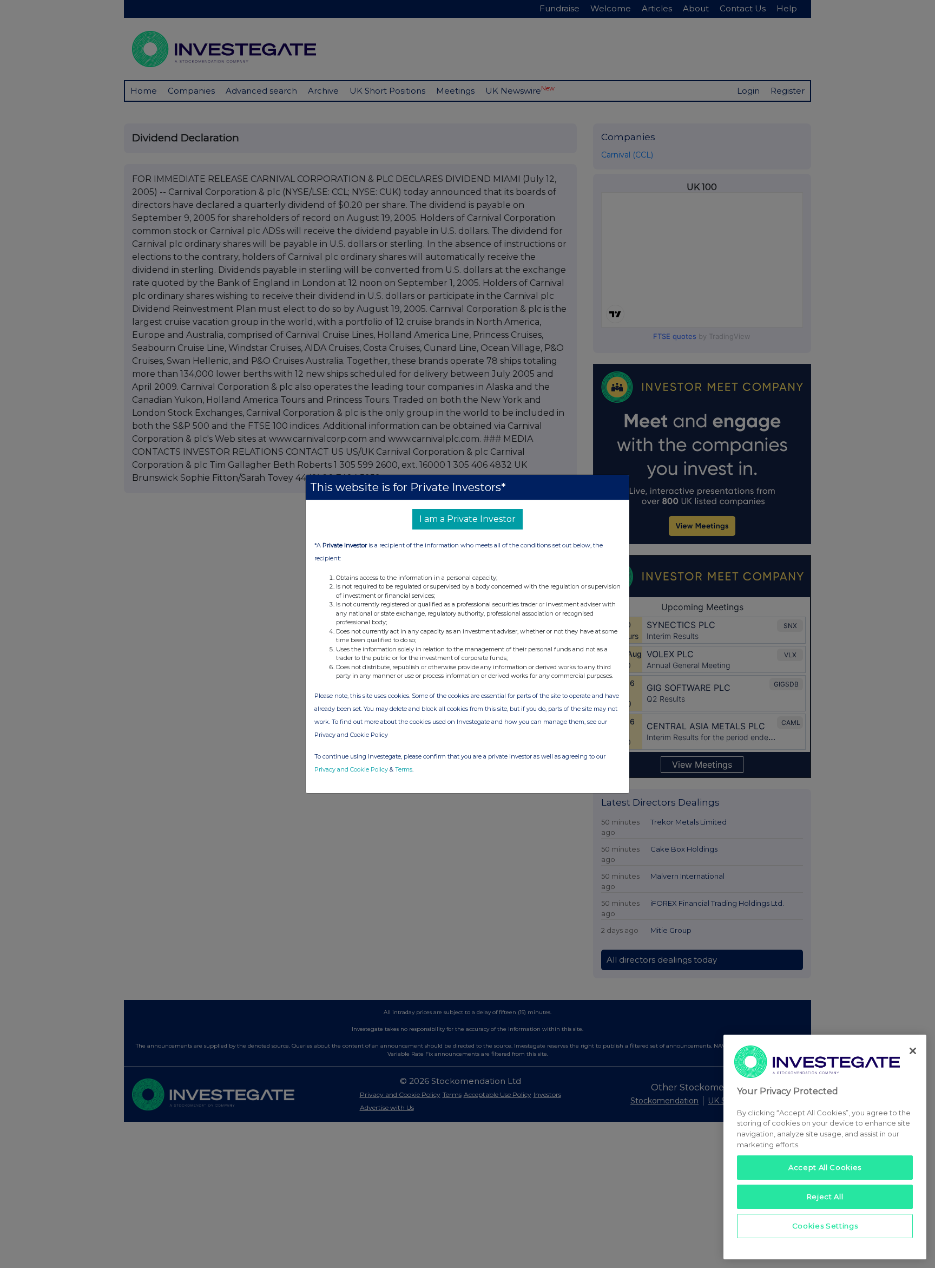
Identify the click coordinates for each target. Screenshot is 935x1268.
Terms (403, 769)
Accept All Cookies (824, 1167)
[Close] (913, 1051)
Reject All (825, 1196)
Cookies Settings (825, 1225)
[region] (824, 1147)
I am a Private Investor (467, 519)
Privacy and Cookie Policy (351, 769)
